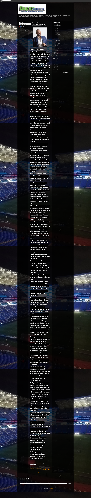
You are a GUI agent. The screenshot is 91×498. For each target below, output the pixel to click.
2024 (55, 24)
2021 (55, 55)
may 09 (57, 42)
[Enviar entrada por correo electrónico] (43, 463)
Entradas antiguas (45, 469)
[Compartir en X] (32, 464)
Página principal (23, 30)
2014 (55, 66)
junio (56, 30)
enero (56, 50)
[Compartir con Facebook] (33, 464)
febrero (56, 48)
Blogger (51, 488)
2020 (55, 56)
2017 (55, 61)
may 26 (57, 33)
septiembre (57, 25)
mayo (56, 31)
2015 (55, 64)
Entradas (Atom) (38, 472)
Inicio (46, 468)
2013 (55, 67)
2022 (55, 53)
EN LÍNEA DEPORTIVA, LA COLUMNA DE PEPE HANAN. (38, 25)
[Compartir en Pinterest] (35, 464)
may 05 (57, 43)
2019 (55, 58)
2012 (55, 69)
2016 (55, 63)
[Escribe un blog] (31, 464)
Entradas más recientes (35, 468)
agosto (56, 27)
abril (56, 45)
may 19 (57, 34)
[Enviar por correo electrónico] (30, 464)
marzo (56, 47)
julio (56, 28)
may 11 (57, 40)
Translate (23, 26)
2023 (55, 52)
